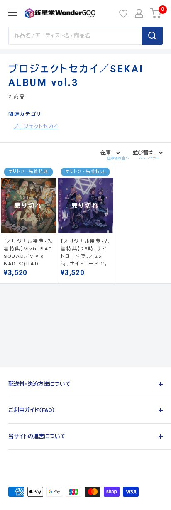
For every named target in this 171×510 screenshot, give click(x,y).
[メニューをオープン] (12, 13)
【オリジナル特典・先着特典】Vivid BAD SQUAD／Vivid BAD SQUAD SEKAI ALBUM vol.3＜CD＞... (28, 252)
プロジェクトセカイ (35, 127)
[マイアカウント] (139, 13)
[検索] (152, 36)
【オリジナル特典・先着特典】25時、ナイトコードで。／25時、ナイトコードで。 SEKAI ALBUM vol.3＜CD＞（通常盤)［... (85, 252)
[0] (156, 13)
